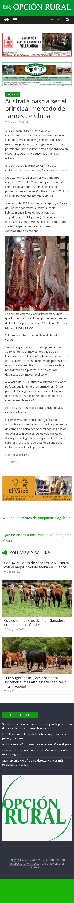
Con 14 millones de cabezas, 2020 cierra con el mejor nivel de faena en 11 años (36, 564)
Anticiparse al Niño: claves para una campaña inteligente (36, 744)
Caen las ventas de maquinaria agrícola (36, 517)
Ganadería (12, 94)
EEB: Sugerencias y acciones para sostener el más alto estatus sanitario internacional (35, 682)
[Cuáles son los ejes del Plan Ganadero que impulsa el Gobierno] (37, 582)
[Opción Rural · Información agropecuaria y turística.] (6, 20)
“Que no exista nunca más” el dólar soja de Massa (36, 537)
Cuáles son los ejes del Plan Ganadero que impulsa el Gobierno (34, 622)
